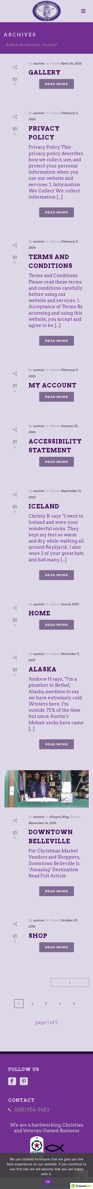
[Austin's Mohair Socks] (46, 11)
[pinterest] (24, 1081)
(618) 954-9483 (31, 1110)
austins (38, 63)
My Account (53, 385)
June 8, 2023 (70, 604)
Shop (38, 935)
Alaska (43, 669)
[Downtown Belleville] (46, 788)
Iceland (44, 506)
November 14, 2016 (42, 823)
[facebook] (12, 1081)
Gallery (45, 72)
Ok (48, 1182)
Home (39, 613)
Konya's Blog (59, 817)
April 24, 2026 (71, 63)
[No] (86, 1171)
